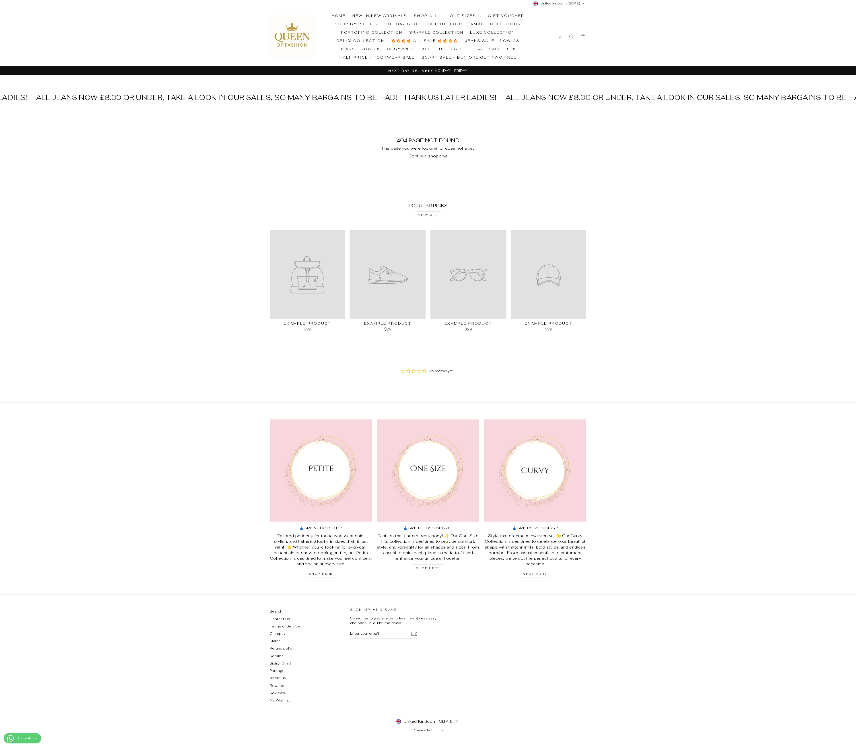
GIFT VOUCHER (506, 15)
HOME (339, 15)
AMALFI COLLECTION (495, 24)
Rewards (277, 685)
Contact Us (280, 619)
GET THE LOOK (446, 24)
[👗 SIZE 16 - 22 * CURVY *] (535, 470)
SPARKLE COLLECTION (436, 32)
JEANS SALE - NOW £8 (492, 40)
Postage (277, 671)
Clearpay (278, 633)
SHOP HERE (321, 574)
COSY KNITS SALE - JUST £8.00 (426, 49)
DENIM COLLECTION (360, 40)
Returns (277, 656)
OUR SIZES (464, 15)
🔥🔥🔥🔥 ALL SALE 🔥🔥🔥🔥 (424, 40)
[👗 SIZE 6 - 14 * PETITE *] (321, 470)
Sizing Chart (280, 663)
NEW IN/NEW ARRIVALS (379, 15)
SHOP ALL (427, 15)
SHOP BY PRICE (354, 24)
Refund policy (282, 648)
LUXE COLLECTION (492, 32)
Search (276, 611)
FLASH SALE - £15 (494, 49)
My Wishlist (280, 700)
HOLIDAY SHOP (403, 24)
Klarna (275, 641)
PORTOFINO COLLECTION (372, 32)
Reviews (277, 693)
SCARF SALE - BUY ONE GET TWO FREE (469, 57)
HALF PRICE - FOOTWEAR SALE (377, 57)
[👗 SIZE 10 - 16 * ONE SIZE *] (428, 470)
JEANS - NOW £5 (360, 49)
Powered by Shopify (428, 730)
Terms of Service (285, 626)
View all (428, 215)
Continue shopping (428, 156)
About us (278, 678)
